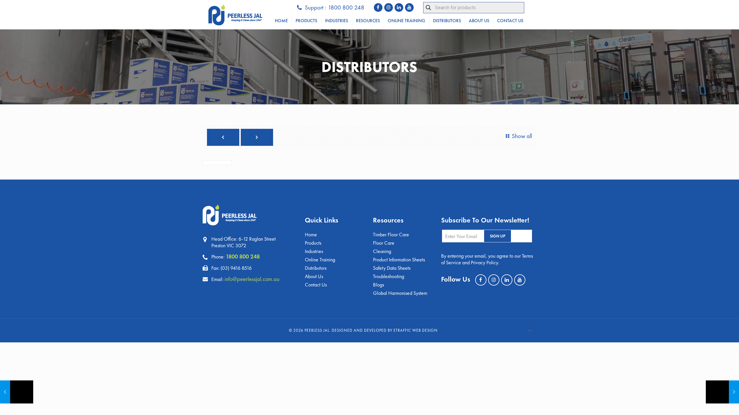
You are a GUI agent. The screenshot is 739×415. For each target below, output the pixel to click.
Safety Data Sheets (391, 268)
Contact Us (316, 284)
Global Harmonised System (400, 293)
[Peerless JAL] (235, 14)
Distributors (315, 268)
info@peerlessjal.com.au (252, 279)
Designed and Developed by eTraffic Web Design (385, 330)
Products (313, 242)
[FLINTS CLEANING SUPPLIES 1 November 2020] (16, 391)
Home (311, 234)
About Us (314, 276)
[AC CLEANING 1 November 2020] (722, 391)
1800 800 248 (243, 256)
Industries (314, 251)
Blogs (378, 284)
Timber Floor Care (391, 234)
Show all (522, 136)
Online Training (320, 259)
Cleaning (382, 251)
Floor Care (383, 242)
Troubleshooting (388, 276)
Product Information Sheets (399, 259)
